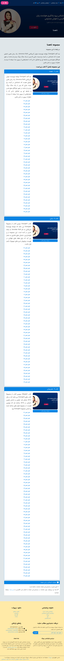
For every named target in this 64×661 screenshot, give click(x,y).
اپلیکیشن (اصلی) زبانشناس (48, 613)
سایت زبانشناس (54, 3)
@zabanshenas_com (13, 629)
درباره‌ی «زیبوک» (22, 659)
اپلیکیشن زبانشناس (45, 3)
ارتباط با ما (12, 659)
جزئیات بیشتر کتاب (45, 93)
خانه (61, 3)
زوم (37, 3)
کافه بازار (16, 615)
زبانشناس (16, 613)
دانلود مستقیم (16, 611)
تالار (34, 3)
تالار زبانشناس (48, 618)
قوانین (16, 659)
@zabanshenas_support (12, 630)
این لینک (11, 590)
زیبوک (47, 615)
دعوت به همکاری (5, 659)
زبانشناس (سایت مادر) (48, 611)
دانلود (3, 3)
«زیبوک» (50, 657)
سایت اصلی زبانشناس (12, 647)
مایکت (16, 616)
